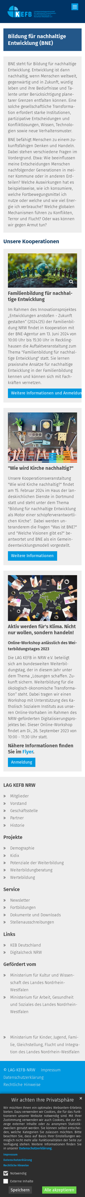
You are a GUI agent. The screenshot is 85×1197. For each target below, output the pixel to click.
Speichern (20, 1190)
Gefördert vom (19, 964)
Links (9, 934)
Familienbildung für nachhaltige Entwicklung (40, 296)
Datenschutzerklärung (35, 1148)
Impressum (10, 1154)
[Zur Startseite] (31, 11)
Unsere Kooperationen (31, 241)
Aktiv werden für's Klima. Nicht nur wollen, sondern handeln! (42, 630)
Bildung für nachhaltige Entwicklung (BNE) (37, 39)
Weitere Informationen (32, 555)
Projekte (12, 837)
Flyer (27, 752)
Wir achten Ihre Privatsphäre (42, 1100)
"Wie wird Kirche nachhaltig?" (40, 468)
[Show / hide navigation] (74, 6)
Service (11, 889)
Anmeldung (21, 762)
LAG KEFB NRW (19, 785)
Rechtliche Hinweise (16, 1165)
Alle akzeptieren (59, 1190)
